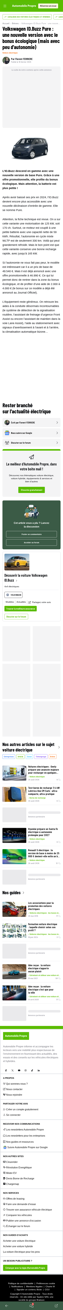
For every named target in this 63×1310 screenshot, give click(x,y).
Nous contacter (14, 1089)
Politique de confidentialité (20, 1283)
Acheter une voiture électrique (19, 1241)
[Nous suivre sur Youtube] (19, 1070)
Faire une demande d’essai (21, 1204)
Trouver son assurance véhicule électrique (29, 1209)
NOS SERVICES (11, 1193)
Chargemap (12, 1184)
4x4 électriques (11, 586)
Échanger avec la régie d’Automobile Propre (25, 1267)
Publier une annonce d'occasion (23, 1220)
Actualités (21, 602)
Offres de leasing (15, 1198)
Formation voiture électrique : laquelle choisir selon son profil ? (42, 927)
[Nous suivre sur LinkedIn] (38, 1070)
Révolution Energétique (19, 1167)
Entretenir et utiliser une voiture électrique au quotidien (45, 975)
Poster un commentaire (32, 534)
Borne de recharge (38, 797)
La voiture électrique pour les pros (21, 1252)
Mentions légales (34, 1286)
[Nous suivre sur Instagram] (25, 1070)
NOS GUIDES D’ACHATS (15, 1235)
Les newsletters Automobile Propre (25, 1129)
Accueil (5, 23)
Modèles (10, 602)
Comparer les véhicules (19, 1215)
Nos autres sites (13, 1156)
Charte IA (50, 1286)
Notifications (17, 1286)
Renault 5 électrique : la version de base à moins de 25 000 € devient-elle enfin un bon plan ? (44, 853)
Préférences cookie (45, 1283)
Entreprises (9, 756)
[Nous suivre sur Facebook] (6, 1070)
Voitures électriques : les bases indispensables (45, 912)
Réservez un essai (48, 6)
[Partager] (56, 1306)
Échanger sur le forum (18, 1226)
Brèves (15, 23)
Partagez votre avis (41, 602)
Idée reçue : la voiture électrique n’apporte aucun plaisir (39, 968)
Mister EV (11, 1173)
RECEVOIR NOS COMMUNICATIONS (21, 1124)
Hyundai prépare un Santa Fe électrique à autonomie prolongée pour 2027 (43, 831)
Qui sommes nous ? (17, 1083)
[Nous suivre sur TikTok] (32, 1070)
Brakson (40, 1300)
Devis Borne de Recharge (20, 1178)
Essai (29, 756)
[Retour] (7, 1306)
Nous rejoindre (14, 1094)
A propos (8, 1078)
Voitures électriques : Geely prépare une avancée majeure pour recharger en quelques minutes (43, 769)
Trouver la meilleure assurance (20, 608)
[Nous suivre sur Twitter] (12, 1070)
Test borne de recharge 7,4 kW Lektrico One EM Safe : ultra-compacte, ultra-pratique (44, 790)
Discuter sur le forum (16, 616)
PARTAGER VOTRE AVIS (15, 1103)
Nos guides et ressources (20, 1142)
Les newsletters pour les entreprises (25, 1135)
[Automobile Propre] (24, 6)
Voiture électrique (10, 52)
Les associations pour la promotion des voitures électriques (41, 905)
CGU (47, 1289)
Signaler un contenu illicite (29, 1289)
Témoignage (41, 756)
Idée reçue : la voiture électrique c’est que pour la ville (41, 989)
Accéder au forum (31, 542)
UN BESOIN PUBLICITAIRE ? (17, 1261)
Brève (52, 756)
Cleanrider (12, 1162)
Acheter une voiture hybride (18, 1246)
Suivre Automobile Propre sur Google (27, 1147)
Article (20, 756)
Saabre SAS (42, 1297)
